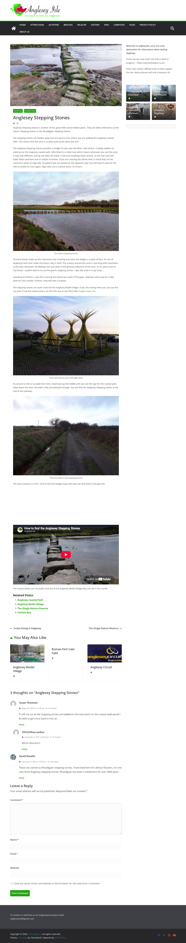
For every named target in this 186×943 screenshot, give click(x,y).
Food (132, 24)
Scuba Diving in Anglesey (27, 628)
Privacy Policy (148, 24)
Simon (26, 732)
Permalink (52, 708)
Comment (16, 800)
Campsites (119, 24)
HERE (36, 483)
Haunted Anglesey (159, 112)
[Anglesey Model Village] (27, 646)
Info (106, 24)
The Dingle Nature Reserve (32, 608)
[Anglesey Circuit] (104, 646)
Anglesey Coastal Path (30, 600)
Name (14, 839)
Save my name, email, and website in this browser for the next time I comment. (57, 883)
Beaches (68, 24)
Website (14, 867)
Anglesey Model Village (30, 604)
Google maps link (87, 291)
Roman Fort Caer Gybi (63, 651)
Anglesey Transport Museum (134, 110)
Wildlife (81, 24)
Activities (54, 24)
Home (22, 24)
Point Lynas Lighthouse (160, 93)
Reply (21, 724)
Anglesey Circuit (101, 667)
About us (24, 31)
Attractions (37, 24)
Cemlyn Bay (24, 612)
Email (14, 853)
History (95, 24)
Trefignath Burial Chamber (137, 93)
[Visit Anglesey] (13, 28)
